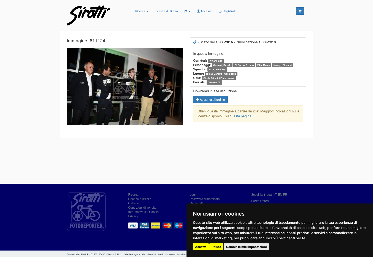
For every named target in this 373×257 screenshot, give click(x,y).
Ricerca (140, 11)
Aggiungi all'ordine (212, 99)
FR (285, 194)
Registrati (196, 203)
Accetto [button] (201, 247)
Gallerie (133, 203)
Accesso (206, 11)
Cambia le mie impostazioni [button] (246, 247)
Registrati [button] (228, 11)
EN (280, 194)
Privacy (133, 216)
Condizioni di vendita (142, 207)
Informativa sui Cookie (143, 212)
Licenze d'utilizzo (166, 11)
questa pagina (240, 116)
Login (193, 194)
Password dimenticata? (205, 199)
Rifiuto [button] (216, 247)
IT (275, 194)
